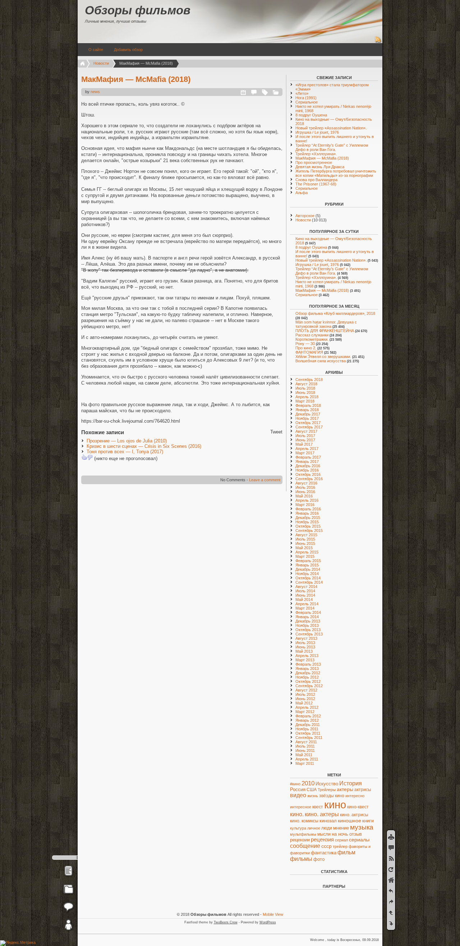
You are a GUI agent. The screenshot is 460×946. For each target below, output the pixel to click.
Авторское (304, 215)
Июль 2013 (305, 642)
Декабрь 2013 (307, 621)
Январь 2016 (307, 513)
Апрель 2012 (306, 707)
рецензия (322, 839)
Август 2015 (306, 535)
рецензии (300, 839)
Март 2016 (304, 504)
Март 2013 (304, 660)
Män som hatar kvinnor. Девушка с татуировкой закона (326, 324)
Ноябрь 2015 (307, 522)
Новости (101, 63)
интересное (300, 807)
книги (368, 820)
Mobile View (273, 914)
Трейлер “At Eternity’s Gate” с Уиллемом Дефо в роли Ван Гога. (331, 147)
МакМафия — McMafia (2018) (135, 79)
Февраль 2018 (308, 405)
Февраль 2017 (308, 457)
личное (313, 828)
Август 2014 (306, 586)
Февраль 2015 (308, 561)
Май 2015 (304, 548)
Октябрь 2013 (308, 630)
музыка (361, 827)
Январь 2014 (307, 617)
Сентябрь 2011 (308, 737)
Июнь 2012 (305, 699)
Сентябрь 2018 (309, 379)
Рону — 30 (305, 343)
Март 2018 (304, 401)
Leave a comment (264, 480)
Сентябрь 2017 (309, 427)
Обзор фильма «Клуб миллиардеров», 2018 (335, 313)
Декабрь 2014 (307, 569)
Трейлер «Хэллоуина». (316, 154)
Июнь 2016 (305, 492)
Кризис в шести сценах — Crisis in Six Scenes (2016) (144, 446)
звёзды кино (331, 795)
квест (317, 806)
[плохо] (90, 457)
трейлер (340, 846)
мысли (324, 834)
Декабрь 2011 (307, 724)
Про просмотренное (313, 162)
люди (326, 828)
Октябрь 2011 (307, 733)
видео (298, 795)
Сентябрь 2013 (309, 634)
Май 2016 (304, 496)
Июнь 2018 (305, 392)
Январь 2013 (307, 668)
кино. (297, 814)
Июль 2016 (305, 487)
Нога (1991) (306, 98)
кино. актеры (322, 814)
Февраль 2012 (308, 716)
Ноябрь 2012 (307, 677)
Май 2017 (304, 444)
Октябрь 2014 (308, 578)
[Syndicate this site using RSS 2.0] (378, 42)
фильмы (301, 859)
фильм (346, 852)
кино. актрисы (354, 814)
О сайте (95, 49)
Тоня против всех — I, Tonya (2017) (125, 451)
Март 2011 (304, 763)
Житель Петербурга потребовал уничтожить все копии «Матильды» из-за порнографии (335, 173)
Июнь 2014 (305, 595)
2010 (308, 783)
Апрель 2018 (306, 397)
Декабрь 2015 (307, 517)
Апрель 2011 (306, 759)
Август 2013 (306, 638)
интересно (354, 796)
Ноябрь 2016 (307, 470)
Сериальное (306, 102)
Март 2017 (304, 453)
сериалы (359, 839)
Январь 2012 (307, 720)
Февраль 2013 (308, 664)
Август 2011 (306, 742)
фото (319, 859)
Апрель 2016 (306, 500)
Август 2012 (306, 690)
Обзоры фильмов (137, 10)
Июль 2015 (305, 539)
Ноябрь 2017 (307, 418)
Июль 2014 (305, 591)
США (312, 789)
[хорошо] (84, 457)
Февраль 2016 (308, 509)
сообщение (305, 845)
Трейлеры (327, 789)
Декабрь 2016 (307, 466)
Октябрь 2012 (308, 681)
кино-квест (358, 806)
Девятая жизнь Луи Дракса (319, 167)
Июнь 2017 (305, 440)
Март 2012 (304, 712)
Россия (297, 789)
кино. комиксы (304, 820)
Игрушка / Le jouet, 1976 (317, 132)
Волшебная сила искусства (320, 361)
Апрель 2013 (306, 655)
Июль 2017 (305, 435)
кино (335, 804)
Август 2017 (306, 431)
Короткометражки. (311, 339)
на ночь (340, 834)
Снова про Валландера (316, 180)
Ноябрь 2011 (306, 729)
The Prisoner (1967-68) (315, 184)
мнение (341, 828)
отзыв (355, 834)
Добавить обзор (128, 49)
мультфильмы (303, 834)
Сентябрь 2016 (309, 479)
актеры (345, 789)
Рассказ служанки (311, 335)
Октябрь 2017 (308, 423)
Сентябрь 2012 (309, 686)
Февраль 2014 (308, 612)
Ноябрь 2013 (307, 625)
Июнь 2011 (305, 750)
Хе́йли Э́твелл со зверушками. (323, 356)
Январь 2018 (307, 410)
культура (298, 828)
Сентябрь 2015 (309, 530)
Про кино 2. (305, 348)
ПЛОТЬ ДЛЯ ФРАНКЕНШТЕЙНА (324, 331)
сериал (341, 840)
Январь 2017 (307, 461)
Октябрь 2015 (308, 526)
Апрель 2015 (306, 552)
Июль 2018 (305, 388)
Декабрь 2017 (307, 414)
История (350, 783)
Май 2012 (304, 703)
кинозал (328, 820)
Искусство (327, 783)
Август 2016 (306, 483)
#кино (295, 784)
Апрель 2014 (306, 604)
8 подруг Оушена (311, 115)
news (95, 91)
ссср (326, 846)
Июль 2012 (305, 694)
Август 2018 (306, 384)
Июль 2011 (305, 746)
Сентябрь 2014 (309, 582)
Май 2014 (304, 599)
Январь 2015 (307, 565)
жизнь (312, 796)
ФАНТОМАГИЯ (309, 352)
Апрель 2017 (306, 448)
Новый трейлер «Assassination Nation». (331, 128)
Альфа (301, 192)
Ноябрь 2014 (307, 573)
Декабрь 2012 (307, 673)
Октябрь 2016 (308, 474)
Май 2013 (304, 651)
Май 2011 (303, 755)
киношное (349, 820)
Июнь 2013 (305, 647)
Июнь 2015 (305, 543)
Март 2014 (304, 608)
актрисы (362, 789)
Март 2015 (304, 556)
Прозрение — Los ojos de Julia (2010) (127, 441)
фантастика (323, 852)
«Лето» (301, 93)
